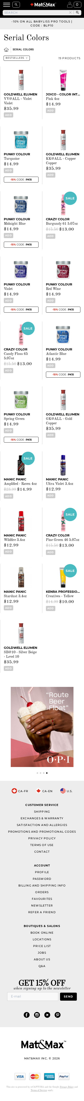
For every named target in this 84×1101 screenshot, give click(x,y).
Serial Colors (23, 49)
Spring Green (14, 419)
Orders (42, 892)
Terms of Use (42, 845)
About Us (42, 959)
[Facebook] (26, 1014)
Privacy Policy (42, 838)
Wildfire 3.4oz (14, 540)
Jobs (42, 952)
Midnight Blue (15, 224)
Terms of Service (39, 1090)
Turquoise (11, 159)
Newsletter (42, 905)
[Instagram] (37, 1014)
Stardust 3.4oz (15, 596)
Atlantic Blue (56, 354)
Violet (8, 289)
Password (42, 878)
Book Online (42, 932)
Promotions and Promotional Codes (42, 831)
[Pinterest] (57, 1014)
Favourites (42, 899)
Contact (42, 851)
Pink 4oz (52, 99)
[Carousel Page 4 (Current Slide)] (46, 773)
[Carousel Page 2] (40, 773)
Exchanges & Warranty (42, 818)
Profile (42, 872)
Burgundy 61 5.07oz (62, 224)
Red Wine (53, 289)
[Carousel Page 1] (37, 773)
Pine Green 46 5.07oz (62, 540)
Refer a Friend (42, 912)
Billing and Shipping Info (42, 885)
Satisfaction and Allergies (42, 825)
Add (8, 115)
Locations (42, 939)
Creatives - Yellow (60, 596)
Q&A (42, 966)
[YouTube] (47, 1014)
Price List (42, 946)
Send (68, 996)
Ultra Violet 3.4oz (59, 484)
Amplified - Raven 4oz (20, 484)
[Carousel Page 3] (43, 773)
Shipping (42, 811)
